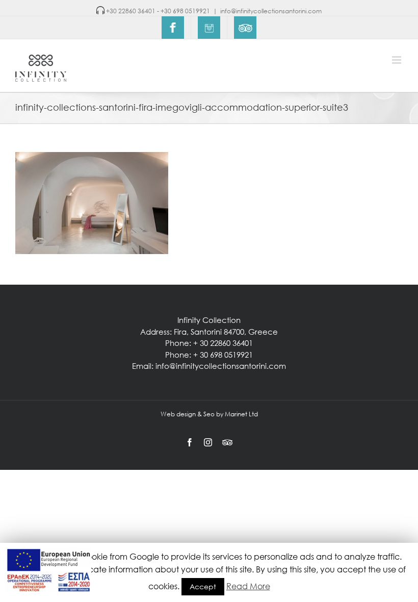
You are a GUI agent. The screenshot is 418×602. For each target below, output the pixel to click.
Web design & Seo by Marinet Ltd (209, 414)
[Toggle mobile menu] (397, 60)
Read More (248, 586)
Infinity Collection (209, 320)
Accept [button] (203, 586)
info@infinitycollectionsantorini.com (271, 11)
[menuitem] (173, 27)
